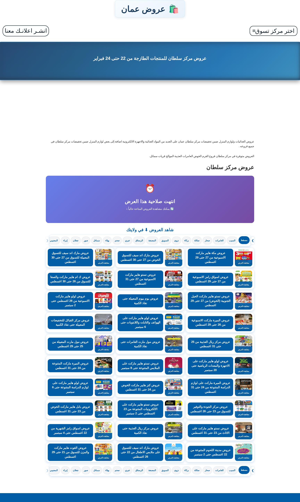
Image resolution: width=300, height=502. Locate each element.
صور (86, 240)
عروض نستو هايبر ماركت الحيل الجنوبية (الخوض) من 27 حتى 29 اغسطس (211, 301)
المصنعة (152, 240)
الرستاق (139, 240)
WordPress (216, 497)
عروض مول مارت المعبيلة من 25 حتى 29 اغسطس (70, 344)
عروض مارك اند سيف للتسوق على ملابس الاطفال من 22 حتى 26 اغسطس (140, 452)
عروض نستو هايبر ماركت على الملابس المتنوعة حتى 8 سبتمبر (140, 366)
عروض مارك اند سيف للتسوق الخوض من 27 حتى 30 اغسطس (140, 257)
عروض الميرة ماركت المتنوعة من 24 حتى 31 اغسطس (70, 366)
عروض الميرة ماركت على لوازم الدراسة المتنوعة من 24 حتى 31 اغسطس (210, 387)
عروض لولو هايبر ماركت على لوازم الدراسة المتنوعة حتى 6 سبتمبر (70, 387)
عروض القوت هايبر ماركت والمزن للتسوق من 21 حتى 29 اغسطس (70, 452)
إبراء (65, 240)
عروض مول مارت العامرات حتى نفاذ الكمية (140, 344)
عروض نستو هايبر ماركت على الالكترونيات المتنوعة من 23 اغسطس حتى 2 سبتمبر (140, 409)
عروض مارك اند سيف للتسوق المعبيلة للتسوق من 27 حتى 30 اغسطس (70, 257)
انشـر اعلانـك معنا (26, 30)
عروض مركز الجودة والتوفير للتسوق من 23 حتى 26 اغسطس (210, 409)
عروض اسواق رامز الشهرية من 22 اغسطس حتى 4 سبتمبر (70, 431)
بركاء (186, 240)
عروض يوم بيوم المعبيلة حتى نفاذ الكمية (140, 301)
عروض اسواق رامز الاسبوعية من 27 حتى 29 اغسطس (210, 279)
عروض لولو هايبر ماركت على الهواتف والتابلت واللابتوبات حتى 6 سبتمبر (140, 322)
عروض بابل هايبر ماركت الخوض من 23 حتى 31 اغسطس (70, 409)
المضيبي (54, 240)
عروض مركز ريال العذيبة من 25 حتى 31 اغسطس (210, 344)
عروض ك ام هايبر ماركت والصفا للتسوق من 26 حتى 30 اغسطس (70, 279)
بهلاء (107, 240)
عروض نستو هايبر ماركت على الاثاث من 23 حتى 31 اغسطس (210, 431)
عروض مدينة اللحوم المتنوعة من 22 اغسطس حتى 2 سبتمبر (210, 452)
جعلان (75, 240)
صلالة (196, 240)
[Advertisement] (150, 111)
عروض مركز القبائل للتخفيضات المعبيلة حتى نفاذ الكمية (70, 322)
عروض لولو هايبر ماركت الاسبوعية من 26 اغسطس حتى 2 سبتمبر (70, 301)
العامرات (219, 240)
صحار (207, 240)
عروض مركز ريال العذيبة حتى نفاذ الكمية (140, 431)
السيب (232, 240)
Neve (245, 497)
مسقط (244, 240)
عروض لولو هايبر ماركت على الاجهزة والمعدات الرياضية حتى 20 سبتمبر (210, 366)
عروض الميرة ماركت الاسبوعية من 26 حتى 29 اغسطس (210, 322)
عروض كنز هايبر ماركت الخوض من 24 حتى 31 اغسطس (140, 387)
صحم (117, 240)
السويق (165, 240)
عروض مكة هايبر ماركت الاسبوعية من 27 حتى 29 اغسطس (210, 257)
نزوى (176, 240)
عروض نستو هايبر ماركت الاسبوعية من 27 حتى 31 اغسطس (140, 279)
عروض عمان (150, 8)
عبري (127, 240)
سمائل (96, 240)
